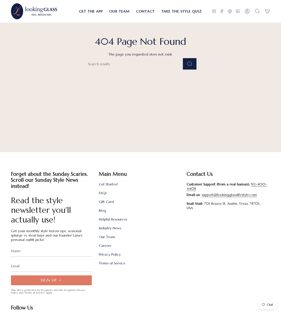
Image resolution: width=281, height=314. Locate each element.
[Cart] (267, 11)
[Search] (189, 64)
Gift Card (106, 201)
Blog (102, 210)
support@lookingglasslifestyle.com (229, 194)
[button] (91, 11)
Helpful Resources (113, 219)
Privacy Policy (110, 254)
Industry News (110, 228)
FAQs (103, 193)
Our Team (107, 237)
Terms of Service (34, 292)
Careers (105, 245)
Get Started (108, 184)
